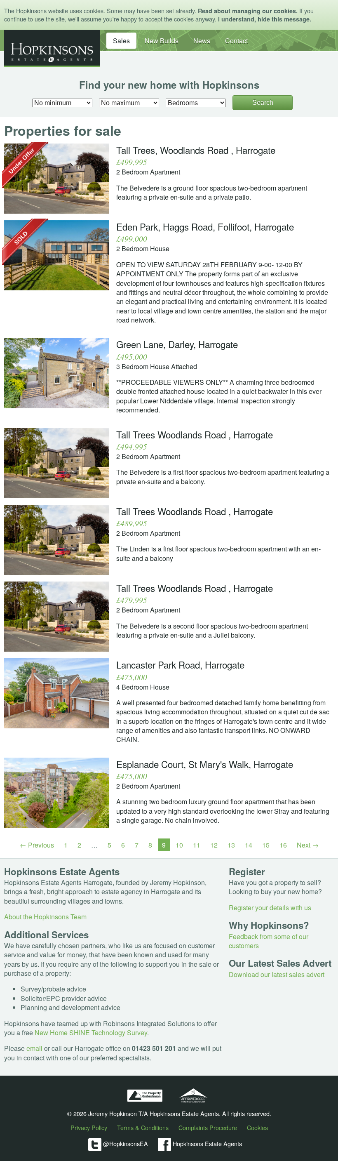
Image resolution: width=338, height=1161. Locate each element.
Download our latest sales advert (276, 974)
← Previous (37, 845)
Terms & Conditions (143, 1127)
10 (179, 845)
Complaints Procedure (207, 1127)
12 (214, 845)
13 (231, 845)
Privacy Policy (88, 1127)
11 (196, 845)
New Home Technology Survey (91, 1032)
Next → (308, 845)
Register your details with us (270, 907)
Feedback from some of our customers (268, 941)
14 (248, 845)
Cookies (257, 1127)
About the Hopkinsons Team (45, 916)
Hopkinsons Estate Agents (206, 1143)
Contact (236, 40)
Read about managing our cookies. (248, 11)
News (201, 40)
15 (266, 845)
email (34, 1048)
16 (283, 845)
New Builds (161, 40)
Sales (121, 40)
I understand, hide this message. (264, 19)
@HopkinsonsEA (124, 1143)
